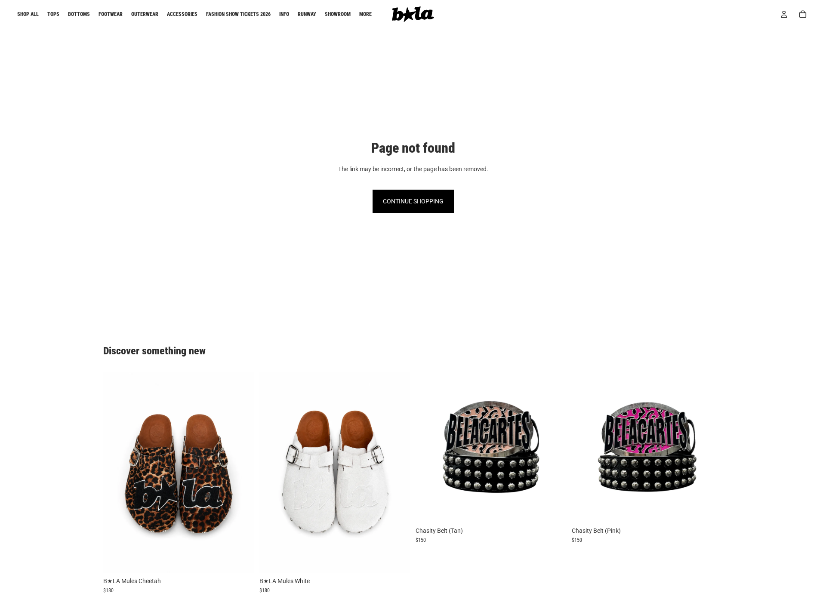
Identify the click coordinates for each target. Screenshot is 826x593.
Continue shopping (413, 201)
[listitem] (365, 14)
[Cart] (802, 14)
